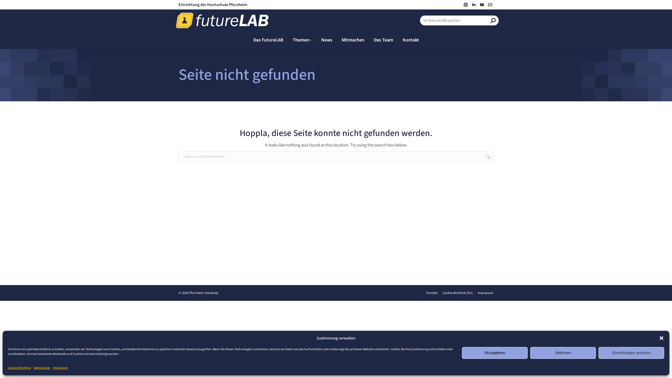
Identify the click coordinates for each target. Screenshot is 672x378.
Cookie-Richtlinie (19, 368)
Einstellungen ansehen (631, 352)
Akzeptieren (495, 352)
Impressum (60, 368)
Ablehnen (563, 352)
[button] (661, 338)
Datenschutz (42, 368)
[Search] (493, 20)
